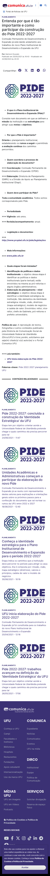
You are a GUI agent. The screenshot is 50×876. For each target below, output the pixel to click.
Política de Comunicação (33, 779)
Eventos (31, 743)
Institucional (33, 767)
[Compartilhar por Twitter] (18, 838)
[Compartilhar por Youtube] (6, 838)
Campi (7, 733)
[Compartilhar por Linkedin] (35, 838)
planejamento (41, 367)
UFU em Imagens (12, 799)
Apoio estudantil (12, 767)
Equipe (30, 772)
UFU (4, 370)
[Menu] (4, 12)
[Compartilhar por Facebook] (12, 838)
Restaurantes (10, 757)
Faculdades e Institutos (10, 740)
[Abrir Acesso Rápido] (36, 5)
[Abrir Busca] (45, 5)
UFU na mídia (33, 749)
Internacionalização (13, 772)
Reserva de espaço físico (36, 806)
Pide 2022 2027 (26, 367)
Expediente (32, 728)
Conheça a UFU (11, 728)
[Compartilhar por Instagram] (23, 838)
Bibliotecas (9, 747)
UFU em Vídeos (11, 804)
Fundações (9, 762)
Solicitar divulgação (36, 799)
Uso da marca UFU (13, 777)
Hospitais (8, 752)
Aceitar (25, 867)
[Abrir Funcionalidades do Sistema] (41, 5)
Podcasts (8, 809)
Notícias (31, 733)
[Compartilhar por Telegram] (41, 838)
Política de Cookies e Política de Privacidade (21, 821)
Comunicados (33, 738)
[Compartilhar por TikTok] (29, 838)
